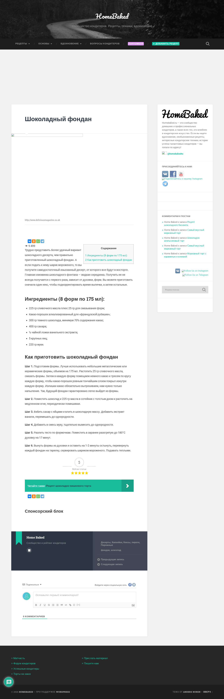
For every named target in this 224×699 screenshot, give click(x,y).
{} (74, 605)
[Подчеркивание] (45, 605)
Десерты (106, 542)
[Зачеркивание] (49, 605)
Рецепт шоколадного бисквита (179, 223)
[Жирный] (36, 605)
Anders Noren (192, 692)
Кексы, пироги (131, 542)
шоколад (116, 550)
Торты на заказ (22, 673)
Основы (43, 43)
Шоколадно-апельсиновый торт (182, 239)
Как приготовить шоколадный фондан (108, 259)
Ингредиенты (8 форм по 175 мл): (106, 255)
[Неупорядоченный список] (57, 605)
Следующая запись (112, 564)
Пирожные (107, 545)
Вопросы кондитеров (105, 43)
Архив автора (29, 550)
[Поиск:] (185, 289)
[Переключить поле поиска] (208, 44)
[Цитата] (62, 605)
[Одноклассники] (34, 241)
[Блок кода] (66, 605)
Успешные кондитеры (26, 668)
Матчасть (19, 658)
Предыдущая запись (112, 559)
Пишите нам (91, 663)
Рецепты (21, 43)
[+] (78, 605)
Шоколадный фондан (58, 119)
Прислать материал (96, 658)
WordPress (63, 692)
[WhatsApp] (38, 241)
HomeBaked (112, 16)
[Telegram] (42, 241)
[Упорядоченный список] (53, 605)
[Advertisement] (112, 72)
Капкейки (117, 542)
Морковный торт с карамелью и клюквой (185, 255)
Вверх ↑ (208, 692)
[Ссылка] (70, 605)
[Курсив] (40, 605)
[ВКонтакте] (29, 241)
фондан (105, 550)
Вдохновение (70, 43)
